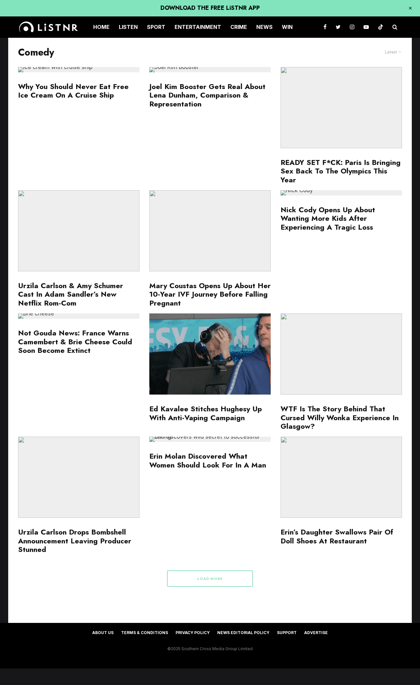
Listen (128, 27)
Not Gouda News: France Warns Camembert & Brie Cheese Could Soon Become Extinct (75, 341)
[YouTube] (366, 27)
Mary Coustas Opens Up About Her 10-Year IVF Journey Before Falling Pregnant (210, 294)
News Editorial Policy (243, 632)
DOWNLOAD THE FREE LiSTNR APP (210, 8)
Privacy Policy (193, 632)
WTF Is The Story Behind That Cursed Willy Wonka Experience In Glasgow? (340, 417)
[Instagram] (352, 27)
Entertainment (198, 27)
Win (287, 27)
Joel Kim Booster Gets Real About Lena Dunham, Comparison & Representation (207, 95)
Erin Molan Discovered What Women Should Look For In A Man (207, 460)
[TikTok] (380, 27)
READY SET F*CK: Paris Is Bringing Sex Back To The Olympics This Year (341, 171)
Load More (210, 578)
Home (101, 27)
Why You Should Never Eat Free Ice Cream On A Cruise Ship (73, 91)
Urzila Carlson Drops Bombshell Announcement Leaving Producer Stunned (74, 541)
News (264, 27)
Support (287, 632)
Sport (156, 27)
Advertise (316, 632)
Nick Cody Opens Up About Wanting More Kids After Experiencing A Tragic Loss (328, 218)
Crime (238, 27)
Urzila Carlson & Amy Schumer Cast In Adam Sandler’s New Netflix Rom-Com (70, 294)
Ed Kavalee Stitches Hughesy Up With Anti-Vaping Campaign (205, 413)
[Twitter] (338, 27)
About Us (103, 632)
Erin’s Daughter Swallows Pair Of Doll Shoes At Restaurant (337, 536)
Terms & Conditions (144, 632)
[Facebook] (325, 27)
